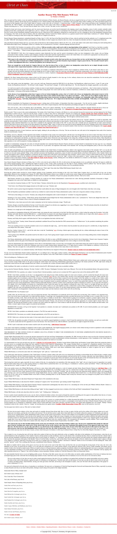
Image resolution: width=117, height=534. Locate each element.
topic (50, 276)
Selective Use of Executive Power (46, 342)
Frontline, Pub (60, 404)
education (18, 98)
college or (100, 214)
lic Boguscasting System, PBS (72, 404)
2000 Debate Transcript (59, 324)
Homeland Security (36, 103)
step (55, 230)
